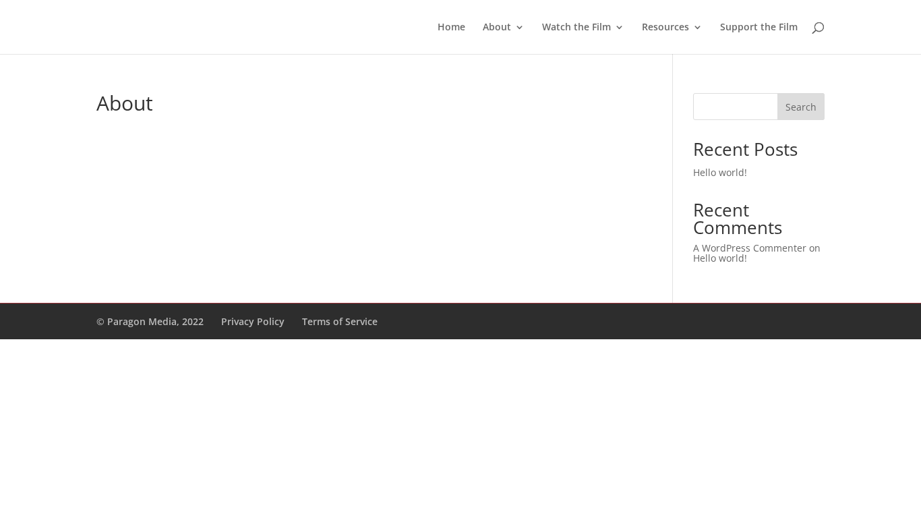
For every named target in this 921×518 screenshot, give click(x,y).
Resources (665, 27)
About (497, 27)
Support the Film (759, 27)
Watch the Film (576, 27)
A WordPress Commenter (749, 247)
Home (451, 27)
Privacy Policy (253, 321)
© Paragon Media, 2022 (150, 321)
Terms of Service (340, 321)
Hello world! (720, 172)
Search (800, 106)
